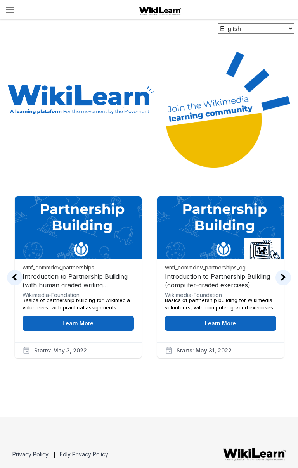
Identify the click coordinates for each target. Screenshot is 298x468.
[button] (10, 10)
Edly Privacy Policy (84, 454)
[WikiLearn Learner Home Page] (160, 10)
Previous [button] (15, 277)
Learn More (78, 323)
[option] (78, 266)
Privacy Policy (30, 454)
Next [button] (283, 277)
